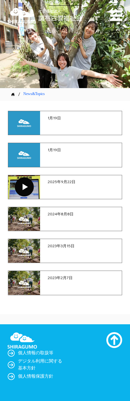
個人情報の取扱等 (35, 353)
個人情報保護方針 (35, 376)
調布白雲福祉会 (60, 18)
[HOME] (13, 94)
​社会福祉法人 (49, 11)
